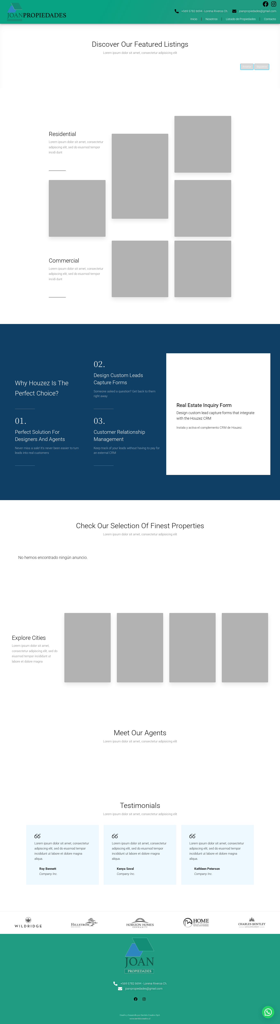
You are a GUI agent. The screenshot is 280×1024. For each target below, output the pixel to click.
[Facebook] (266, 4)
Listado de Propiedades (241, 19)
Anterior (246, 66)
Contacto (270, 19)
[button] (268, 1012)
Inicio (193, 19)
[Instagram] (274, 4)
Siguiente (262, 66)
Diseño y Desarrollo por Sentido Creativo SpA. (140, 1015)
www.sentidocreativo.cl (140, 1018)
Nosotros (211, 19)
